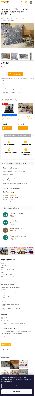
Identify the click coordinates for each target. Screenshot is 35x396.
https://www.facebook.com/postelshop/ (14, 323)
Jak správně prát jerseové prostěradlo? (11, 292)
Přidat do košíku (16, 74)
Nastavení (17, 386)
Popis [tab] (3, 163)
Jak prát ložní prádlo (6, 296)
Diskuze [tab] (24, 163)
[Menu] (31, 2)
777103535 (6, 320)
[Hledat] (21, 2)
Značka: (8, 21)
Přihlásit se (6, 344)
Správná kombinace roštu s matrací (10, 288)
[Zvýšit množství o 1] (7, 73)
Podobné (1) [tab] (10, 163)
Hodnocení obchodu (6, 279)
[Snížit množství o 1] (7, 75)
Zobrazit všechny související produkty (17, 135)
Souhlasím (16, 392)
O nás (2, 263)
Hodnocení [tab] (17, 163)
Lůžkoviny (13, 195)
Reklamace (4, 272)
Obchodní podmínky (6, 274)
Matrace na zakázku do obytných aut (10, 308)
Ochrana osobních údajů (7, 277)
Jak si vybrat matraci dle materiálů (10, 304)
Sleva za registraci (6, 300)
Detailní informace (6, 84)
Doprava (3, 268)
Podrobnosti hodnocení (22, 19)
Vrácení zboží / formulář (7, 270)
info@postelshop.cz (9, 318)
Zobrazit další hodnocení (26, 244)
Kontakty (3, 265)
